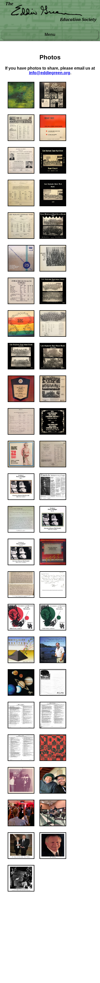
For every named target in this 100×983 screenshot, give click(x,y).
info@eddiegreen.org (49, 73)
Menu (50, 34)
